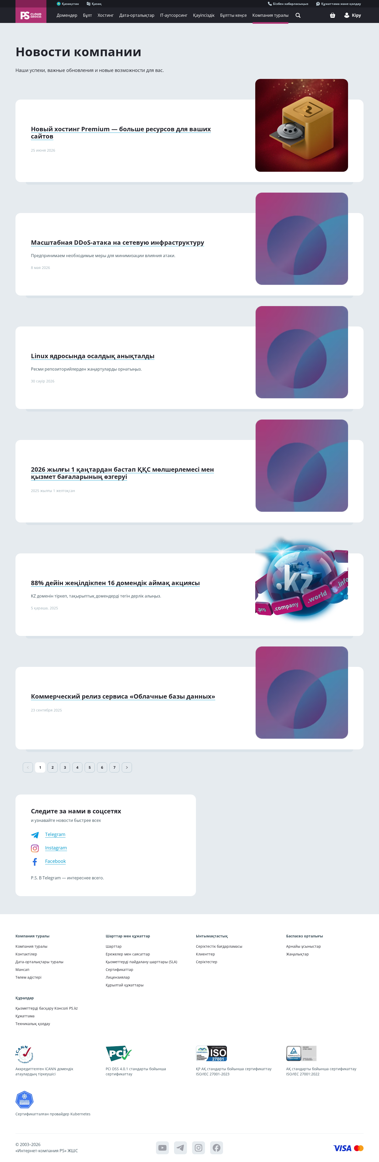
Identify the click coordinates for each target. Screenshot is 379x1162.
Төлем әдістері (28, 977)
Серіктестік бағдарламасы (219, 946)
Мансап (22, 969)
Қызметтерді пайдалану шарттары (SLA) (141, 961)
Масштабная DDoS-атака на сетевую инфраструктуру (117, 242)
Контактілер (26, 954)
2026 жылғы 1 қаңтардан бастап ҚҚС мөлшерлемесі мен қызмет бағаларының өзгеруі (122, 473)
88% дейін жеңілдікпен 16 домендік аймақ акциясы (115, 582)
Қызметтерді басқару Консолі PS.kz (46, 1008)
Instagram (56, 848)
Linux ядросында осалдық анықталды (92, 355)
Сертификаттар (119, 969)
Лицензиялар (118, 977)
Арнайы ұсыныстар (303, 946)
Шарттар (114, 946)
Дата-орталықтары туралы (39, 961)
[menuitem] (67, 15)
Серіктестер (206, 961)
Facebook (55, 861)
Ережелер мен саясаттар (128, 954)
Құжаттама (25, 1015)
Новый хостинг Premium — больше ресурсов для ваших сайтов (121, 133)
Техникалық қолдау (32, 1023)
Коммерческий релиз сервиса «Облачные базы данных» (123, 696)
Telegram (55, 834)
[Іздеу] (298, 15)
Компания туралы (31, 946)
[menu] (190, 15)
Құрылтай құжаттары (125, 985)
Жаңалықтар (297, 954)
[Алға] (127, 767)
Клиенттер (205, 954)
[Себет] (332, 15)
